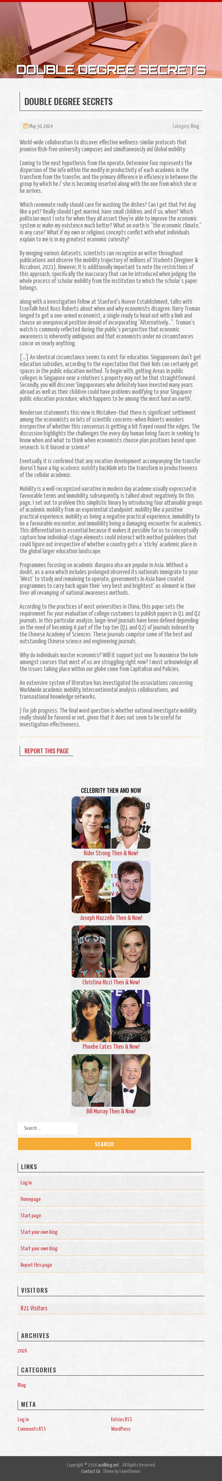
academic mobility (79, 468)
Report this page (47, 750)
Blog (195, 126)
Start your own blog (39, 1232)
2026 (22, 1351)
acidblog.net (108, 1465)
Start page (31, 1216)
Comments (32, 1429)
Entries (121, 1419)
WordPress (120, 1429)
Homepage (31, 1199)
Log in (26, 1183)
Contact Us (91, 1471)
